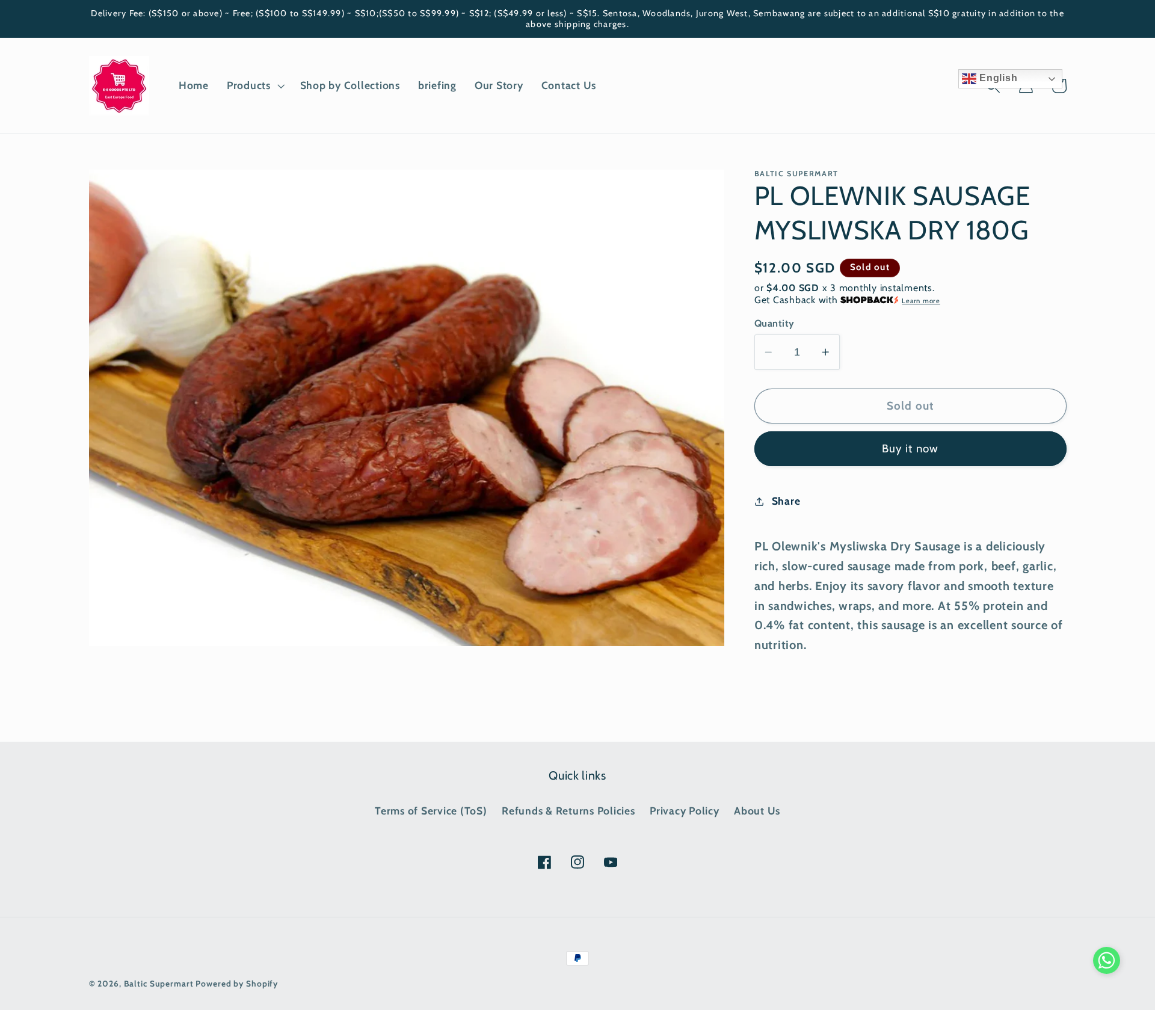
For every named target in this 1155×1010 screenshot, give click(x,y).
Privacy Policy (684, 810)
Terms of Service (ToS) (431, 810)
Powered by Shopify (237, 983)
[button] (254, 85)
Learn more (921, 301)
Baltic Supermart (159, 983)
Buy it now (910, 448)
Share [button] (786, 500)
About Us (757, 810)
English (996, 78)
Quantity (774, 323)
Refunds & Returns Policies (568, 810)
